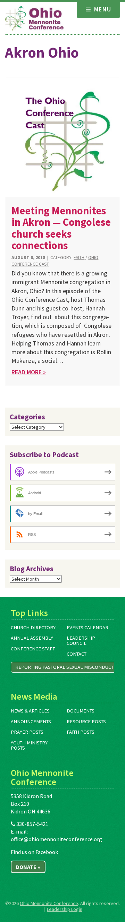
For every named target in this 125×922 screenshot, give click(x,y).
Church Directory (33, 627)
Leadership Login (64, 909)
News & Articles (30, 711)
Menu (101, 9)
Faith (79, 258)
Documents (80, 711)
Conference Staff (33, 649)
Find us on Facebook (34, 851)
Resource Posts (86, 721)
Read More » (28, 372)
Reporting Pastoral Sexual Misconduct (64, 667)
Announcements (31, 721)
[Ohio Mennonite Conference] (34, 19)
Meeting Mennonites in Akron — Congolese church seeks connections (61, 228)
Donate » (28, 866)
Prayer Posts (27, 732)
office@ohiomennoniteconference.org (56, 839)
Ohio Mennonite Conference (49, 903)
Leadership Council (81, 640)
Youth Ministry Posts (29, 745)
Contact (76, 654)
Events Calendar (87, 627)
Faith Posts (80, 732)
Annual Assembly (32, 638)
